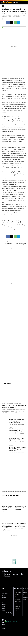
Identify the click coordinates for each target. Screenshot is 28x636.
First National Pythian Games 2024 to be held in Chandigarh (20, 525)
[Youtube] (6, 580)
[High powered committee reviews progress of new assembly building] (5, 420)
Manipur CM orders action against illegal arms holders (14, 406)
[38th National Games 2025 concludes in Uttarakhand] (21, 501)
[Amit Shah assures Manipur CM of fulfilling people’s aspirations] (5, 448)
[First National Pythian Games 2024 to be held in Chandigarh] (21, 518)
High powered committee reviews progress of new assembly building (16, 421)
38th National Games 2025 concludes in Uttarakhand (20, 508)
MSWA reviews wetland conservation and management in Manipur (16, 430)
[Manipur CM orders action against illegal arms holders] (14, 393)
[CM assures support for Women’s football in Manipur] (7, 501)
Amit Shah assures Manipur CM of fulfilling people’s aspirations (17, 449)
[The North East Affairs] (10, 2)
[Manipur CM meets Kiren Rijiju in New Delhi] (5, 439)
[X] (11, 22)
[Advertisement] (14, 61)
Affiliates (25, 597)
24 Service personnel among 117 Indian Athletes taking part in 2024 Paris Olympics (7, 526)
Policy (3, 628)
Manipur (3, 403)
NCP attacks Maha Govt (7, 243)
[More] (22, 22)
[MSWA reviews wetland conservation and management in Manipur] (5, 430)
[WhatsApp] (15, 22)
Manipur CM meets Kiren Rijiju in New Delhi (16, 439)
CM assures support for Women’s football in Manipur (7, 508)
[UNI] (3, 19)
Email (24, 599)
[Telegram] (18, 22)
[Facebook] (8, 22)
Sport (3, 5)
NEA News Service (9, 403)
